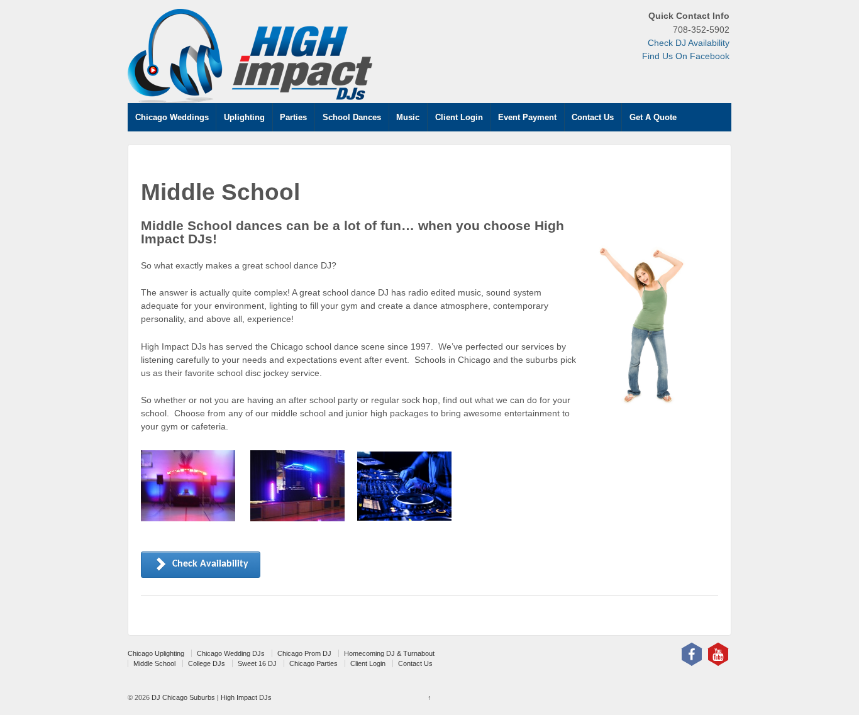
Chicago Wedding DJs (231, 653)
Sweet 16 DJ (257, 663)
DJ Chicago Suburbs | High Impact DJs (211, 697)
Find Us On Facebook (685, 56)
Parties (293, 117)
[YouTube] (718, 654)
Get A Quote (653, 117)
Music (407, 117)
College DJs (206, 663)
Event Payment (527, 117)
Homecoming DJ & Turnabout (389, 653)
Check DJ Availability (688, 43)
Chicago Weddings (172, 117)
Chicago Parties (313, 663)
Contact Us (593, 117)
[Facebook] (692, 654)
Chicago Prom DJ (304, 653)
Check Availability (210, 564)
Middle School (154, 663)
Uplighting (244, 117)
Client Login (459, 117)
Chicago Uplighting (156, 653)
